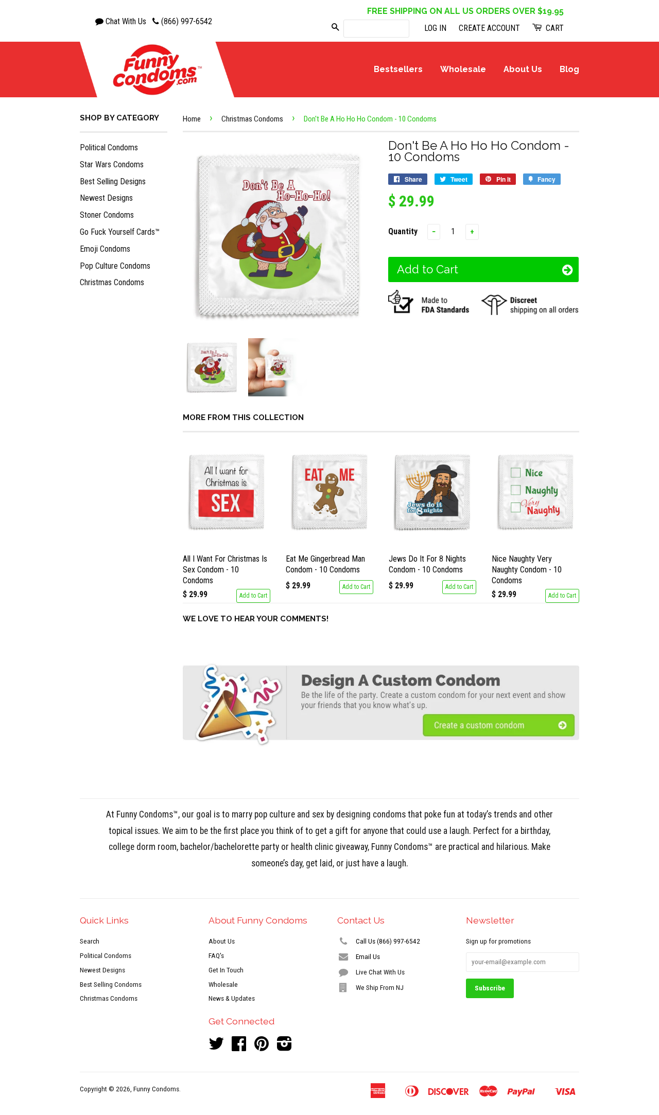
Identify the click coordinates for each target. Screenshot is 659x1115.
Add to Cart (253, 595)
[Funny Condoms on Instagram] (284, 1047)
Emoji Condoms (105, 249)
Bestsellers (398, 69)
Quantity (403, 231)
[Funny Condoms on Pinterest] (261, 1047)
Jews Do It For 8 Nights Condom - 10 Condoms (427, 564)
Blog (569, 69)
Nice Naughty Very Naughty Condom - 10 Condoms (527, 569)
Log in (435, 28)
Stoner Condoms (107, 215)
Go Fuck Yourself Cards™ (120, 232)
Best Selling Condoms (111, 984)
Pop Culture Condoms (115, 266)
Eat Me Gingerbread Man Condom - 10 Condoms (325, 564)
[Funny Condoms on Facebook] (239, 1047)
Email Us (367, 956)
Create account (489, 28)
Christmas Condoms (112, 282)
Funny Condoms (156, 1089)
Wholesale (463, 69)
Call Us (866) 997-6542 (387, 941)
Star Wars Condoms (112, 164)
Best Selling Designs (113, 181)
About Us (523, 69)
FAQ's (216, 955)
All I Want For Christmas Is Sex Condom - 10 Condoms (225, 569)
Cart (554, 28)
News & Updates (232, 998)
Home (192, 119)
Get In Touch (226, 970)
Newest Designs (106, 198)
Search (89, 941)
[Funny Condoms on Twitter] (216, 1047)
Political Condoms (109, 147)
